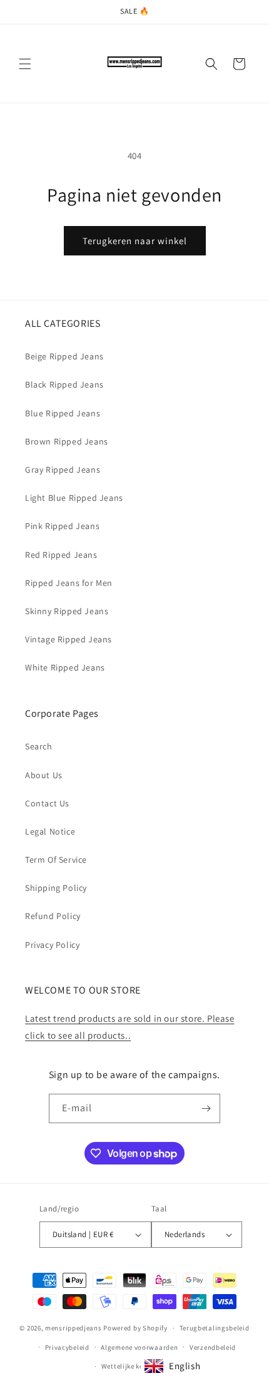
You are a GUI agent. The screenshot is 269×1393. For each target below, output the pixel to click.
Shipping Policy (56, 887)
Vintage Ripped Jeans (68, 639)
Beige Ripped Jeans (64, 356)
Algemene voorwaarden (139, 1347)
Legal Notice (50, 831)
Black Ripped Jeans (64, 384)
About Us (44, 775)
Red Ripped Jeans (61, 554)
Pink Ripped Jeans (62, 526)
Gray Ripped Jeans (62, 469)
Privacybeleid (67, 1347)
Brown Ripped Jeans (66, 441)
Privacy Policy (52, 944)
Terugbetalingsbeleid (215, 1328)
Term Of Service (56, 859)
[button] (25, 64)
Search (39, 746)
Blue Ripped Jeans (62, 413)
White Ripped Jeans (65, 667)
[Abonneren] (206, 1108)
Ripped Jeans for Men (69, 583)
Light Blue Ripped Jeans (74, 497)
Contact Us (47, 803)
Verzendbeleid (213, 1347)
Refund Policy (53, 916)
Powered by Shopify (135, 1328)
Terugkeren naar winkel (135, 241)
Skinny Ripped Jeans (66, 611)
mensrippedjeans (73, 1328)
